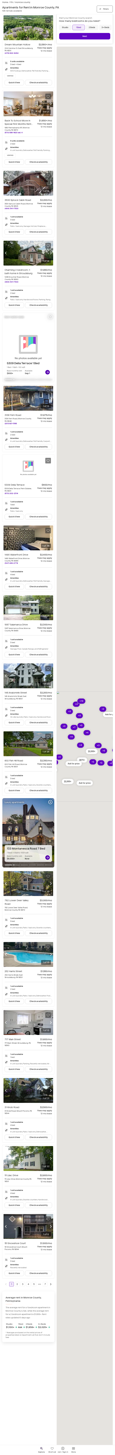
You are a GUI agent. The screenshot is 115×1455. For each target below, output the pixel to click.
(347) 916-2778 (11, 563)
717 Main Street (13, 1039)
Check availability (38, 82)
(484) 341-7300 (11, 208)
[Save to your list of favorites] (48, 20)
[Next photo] (51, 28)
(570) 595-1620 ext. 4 (14, 132)
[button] (84, 783)
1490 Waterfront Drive (16, 555)
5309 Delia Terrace (15, 485)
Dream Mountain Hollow (17, 44)
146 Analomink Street (16, 693)
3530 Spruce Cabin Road (18, 200)
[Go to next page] (51, 1284)
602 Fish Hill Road (14, 760)
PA (11, 2)
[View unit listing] (47, 372)
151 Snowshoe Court (15, 1243)
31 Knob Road (12, 1107)
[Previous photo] (6, 28)
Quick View (14, 82)
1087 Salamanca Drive (16, 624)
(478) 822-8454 (12, 53)
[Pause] (50, 317)
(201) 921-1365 (11, 423)
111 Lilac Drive (11, 1175)
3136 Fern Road (13, 415)
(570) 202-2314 (11, 493)
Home (5, 2)
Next (84, 36)
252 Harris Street (13, 971)
